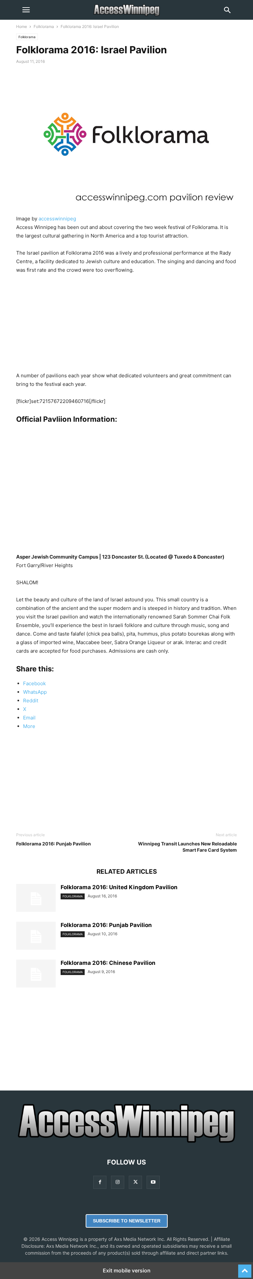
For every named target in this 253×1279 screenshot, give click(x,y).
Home (21, 26)
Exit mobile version (127, 1270)
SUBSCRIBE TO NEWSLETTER (126, 1220)
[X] (135, 1182)
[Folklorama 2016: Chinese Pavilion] (36, 974)
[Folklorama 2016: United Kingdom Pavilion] (36, 899)
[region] (126, 325)
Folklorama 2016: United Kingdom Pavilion (119, 887)
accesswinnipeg (57, 218)
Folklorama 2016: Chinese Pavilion (108, 963)
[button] (26, 10)
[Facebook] (99, 1182)
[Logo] (126, 1142)
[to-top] (244, 1268)
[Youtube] (153, 1182)
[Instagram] (117, 1182)
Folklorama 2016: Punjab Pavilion (53, 843)
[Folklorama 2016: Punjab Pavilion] (36, 936)
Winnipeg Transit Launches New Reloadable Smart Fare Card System (187, 847)
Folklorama (44, 26)
